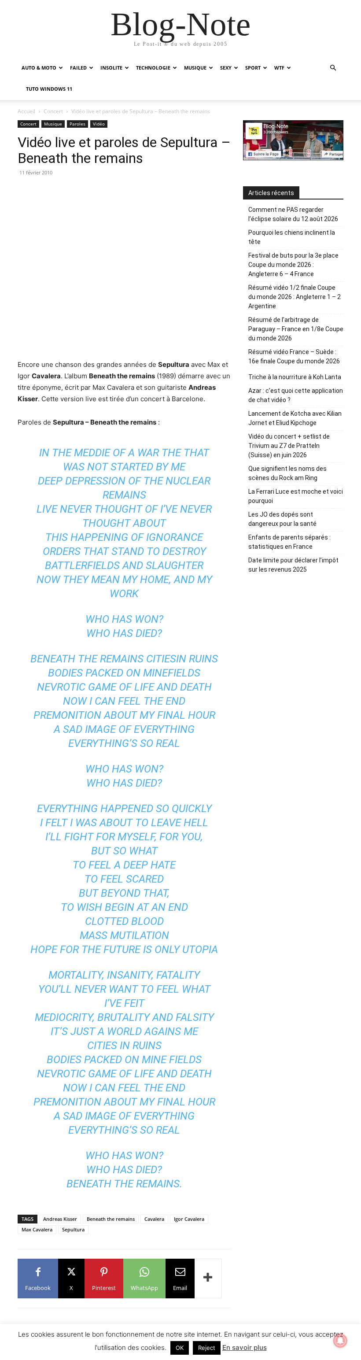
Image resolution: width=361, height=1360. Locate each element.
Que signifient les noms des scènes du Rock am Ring (287, 473)
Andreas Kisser (60, 1219)
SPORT (253, 67)
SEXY (226, 67)
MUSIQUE (195, 67)
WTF (279, 67)
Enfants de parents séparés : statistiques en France (289, 542)
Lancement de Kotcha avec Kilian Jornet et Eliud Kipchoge (295, 418)
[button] (332, 68)
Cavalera (154, 1219)
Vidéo (99, 124)
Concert (53, 111)
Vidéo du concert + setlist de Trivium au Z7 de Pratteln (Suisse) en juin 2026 (289, 445)
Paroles (77, 124)
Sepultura (73, 1229)
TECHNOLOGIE (153, 67)
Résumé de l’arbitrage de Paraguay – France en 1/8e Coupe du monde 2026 (295, 329)
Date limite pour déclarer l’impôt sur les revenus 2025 (293, 565)
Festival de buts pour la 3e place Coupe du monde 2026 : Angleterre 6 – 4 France (293, 264)
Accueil (26, 111)
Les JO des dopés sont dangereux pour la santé (282, 519)
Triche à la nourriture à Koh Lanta (294, 377)
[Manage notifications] (340, 1341)
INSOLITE (111, 67)
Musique (53, 124)
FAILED (78, 67)
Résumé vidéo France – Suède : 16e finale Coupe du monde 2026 (294, 356)
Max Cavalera (37, 1229)
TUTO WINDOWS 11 (49, 88)
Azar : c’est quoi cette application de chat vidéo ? (295, 395)
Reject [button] (206, 1347)
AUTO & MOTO (39, 67)
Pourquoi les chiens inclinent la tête (291, 237)
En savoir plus (244, 1347)
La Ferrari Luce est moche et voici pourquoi (295, 496)
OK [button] (180, 1347)
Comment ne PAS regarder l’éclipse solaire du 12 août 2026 (293, 214)
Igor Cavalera (189, 1219)
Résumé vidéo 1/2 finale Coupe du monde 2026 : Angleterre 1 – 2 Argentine (294, 297)
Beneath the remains (111, 1219)
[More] (208, 1278)
